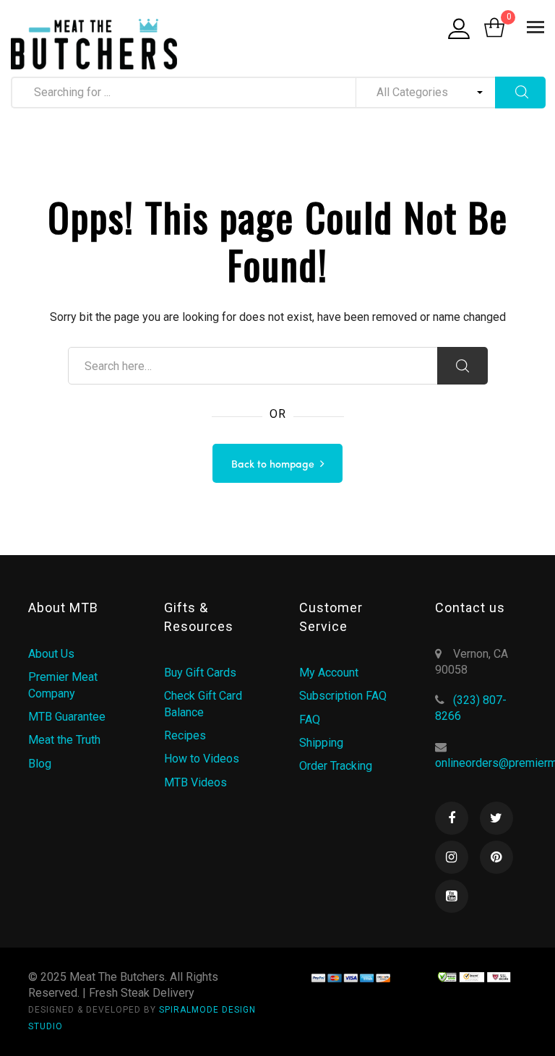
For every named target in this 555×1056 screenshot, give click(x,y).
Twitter (496, 818)
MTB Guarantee (67, 717)
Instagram (451, 857)
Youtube (451, 896)
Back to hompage (272, 465)
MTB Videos (195, 782)
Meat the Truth (64, 740)
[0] (494, 29)
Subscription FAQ (343, 696)
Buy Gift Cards (200, 672)
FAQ (309, 719)
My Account (328, 672)
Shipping (321, 743)
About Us (51, 654)
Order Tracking (335, 766)
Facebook (451, 818)
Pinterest (496, 857)
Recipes (185, 735)
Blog (39, 763)
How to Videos (201, 758)
